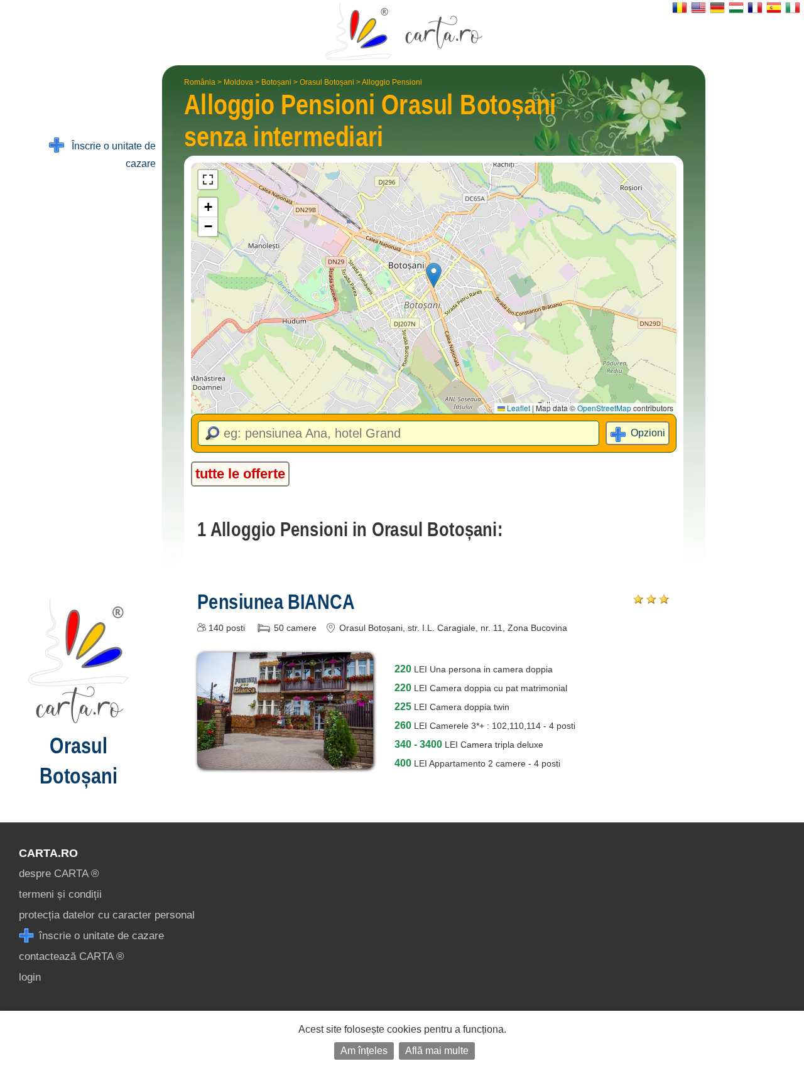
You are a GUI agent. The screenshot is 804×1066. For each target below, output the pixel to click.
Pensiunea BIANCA (276, 601)
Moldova (238, 82)
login (30, 977)
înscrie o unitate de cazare (100, 936)
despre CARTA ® (59, 874)
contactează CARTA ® (71, 956)
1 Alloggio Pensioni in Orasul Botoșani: (350, 529)
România (199, 82)
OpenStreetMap (604, 407)
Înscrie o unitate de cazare (110, 155)
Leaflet (517, 407)
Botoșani (276, 82)
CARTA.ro (48, 853)
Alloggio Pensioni (392, 82)
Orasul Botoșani (327, 82)
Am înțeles (364, 1050)
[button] (434, 275)
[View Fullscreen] (207, 179)
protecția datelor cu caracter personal (107, 915)
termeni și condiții (60, 894)
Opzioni (648, 433)
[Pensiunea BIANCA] (285, 760)
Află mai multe (437, 1050)
